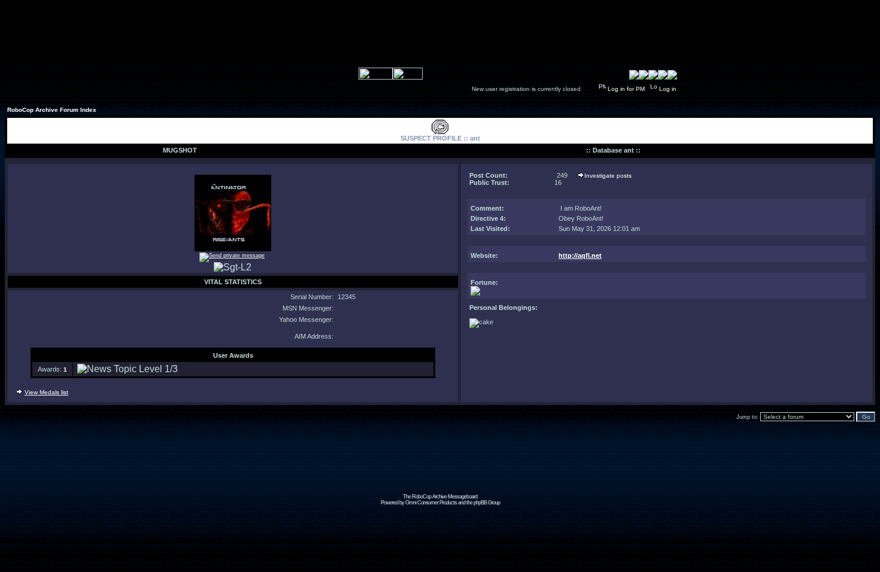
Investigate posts (608, 175)
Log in (667, 89)
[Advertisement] (440, 467)
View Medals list (46, 392)
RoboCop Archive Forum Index (51, 110)
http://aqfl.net (580, 255)
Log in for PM (626, 89)
